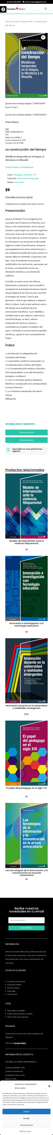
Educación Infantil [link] (14, 984)
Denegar (26, 1118)
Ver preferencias (26, 1125)
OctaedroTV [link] (12, 994)
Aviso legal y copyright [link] (16, 1010)
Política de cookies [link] (25, 1131)
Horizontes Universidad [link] (28, 178)
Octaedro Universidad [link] (16, 981)
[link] (3, 9)
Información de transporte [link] (17, 1017)
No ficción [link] (19, 182)
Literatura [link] (27, 174)
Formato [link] (15, 21)
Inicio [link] (7, 21)
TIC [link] (34, 174)
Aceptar (26, 1111)
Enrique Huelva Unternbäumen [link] (19, 167)
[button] (49, 1086)
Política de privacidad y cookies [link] (19, 1013)
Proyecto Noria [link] (13, 988)
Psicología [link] (11, 991)
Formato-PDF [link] (26, 21)
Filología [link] (17, 174)
